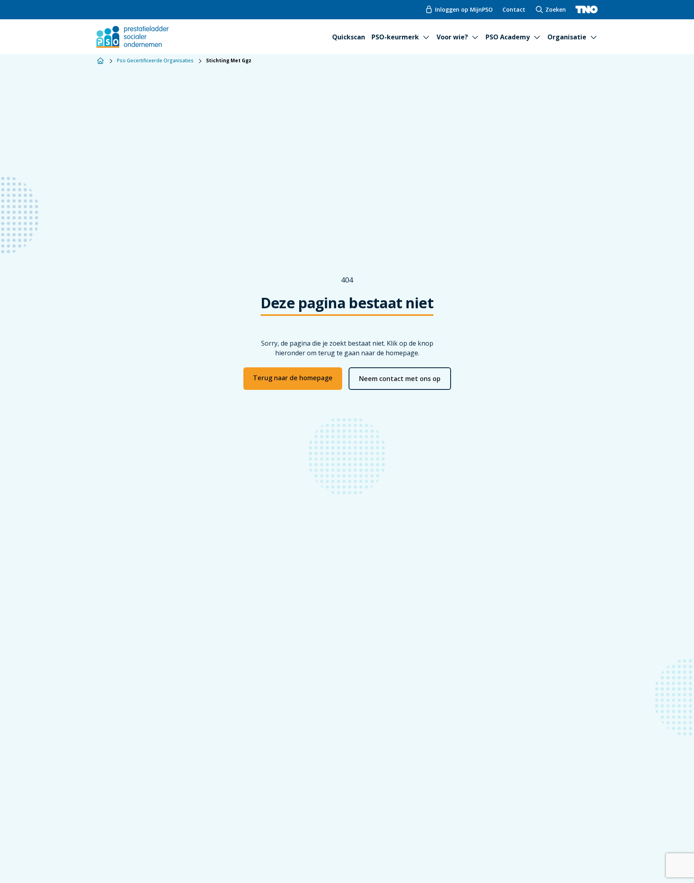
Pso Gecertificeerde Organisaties (155, 60)
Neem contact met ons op (400, 378)
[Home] (100, 61)
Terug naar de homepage (293, 377)
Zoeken (555, 9)
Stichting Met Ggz (228, 60)
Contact (513, 9)
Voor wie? (452, 37)
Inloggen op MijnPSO (464, 9)
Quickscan (348, 37)
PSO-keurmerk (395, 37)
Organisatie (566, 37)
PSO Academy (508, 37)
